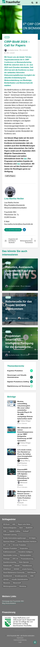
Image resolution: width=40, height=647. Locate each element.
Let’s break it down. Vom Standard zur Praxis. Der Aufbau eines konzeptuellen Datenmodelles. (24, 454)
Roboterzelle (7, 565)
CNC (4, 531)
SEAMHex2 (7, 569)
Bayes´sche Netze (24, 524)
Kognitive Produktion (10, 548)
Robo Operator (24, 562)
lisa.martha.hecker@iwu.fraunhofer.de (18, 224)
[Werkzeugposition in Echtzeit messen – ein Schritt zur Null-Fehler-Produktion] (11, 493)
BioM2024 (29, 528)
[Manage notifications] (35, 642)
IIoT (4, 545)
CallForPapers (10, 176)
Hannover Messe (9, 541)
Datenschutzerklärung (20, 640)
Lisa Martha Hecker (13, 50)
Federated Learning (10, 534)
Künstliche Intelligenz (25, 552)
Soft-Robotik (31, 572)
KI (9, 545)
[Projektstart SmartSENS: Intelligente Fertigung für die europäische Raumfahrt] (20, 343)
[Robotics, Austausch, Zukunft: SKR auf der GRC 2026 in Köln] (20, 274)
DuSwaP (26, 531)
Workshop (22, 586)
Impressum (20, 638)
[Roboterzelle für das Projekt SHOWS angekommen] (20, 309)
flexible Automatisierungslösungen (14, 538)
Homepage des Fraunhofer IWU (13, 601)
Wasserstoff (17, 583)
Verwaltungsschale (21, 576)
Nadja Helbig (25, 318)
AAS (13, 524)
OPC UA (15, 559)
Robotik (17, 565)
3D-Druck (6, 524)
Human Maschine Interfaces (26, 541)
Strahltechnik (7, 576)
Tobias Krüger (25, 421)
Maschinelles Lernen (10, 555)
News (7, 37)
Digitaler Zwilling (14, 531)
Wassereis (6, 583)
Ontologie (6, 559)
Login (20, 642)
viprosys (6, 579)
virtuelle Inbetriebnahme (20, 579)
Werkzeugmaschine (10, 586)
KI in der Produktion (19, 545)
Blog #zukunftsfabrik (9, 603)
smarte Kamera (27, 569)
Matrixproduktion (25, 555)
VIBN (31, 576)
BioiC (21, 528)
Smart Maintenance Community (14, 572)
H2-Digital (32, 538)
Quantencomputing (9, 562)
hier (25, 159)
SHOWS (16, 569)
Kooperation (24, 548)
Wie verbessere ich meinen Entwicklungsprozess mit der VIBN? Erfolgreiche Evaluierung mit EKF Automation (25, 434)
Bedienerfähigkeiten (10, 528)
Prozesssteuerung (27, 559)
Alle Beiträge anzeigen (13, 229)
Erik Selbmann (12, 318)
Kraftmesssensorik (9, 552)
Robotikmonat (27, 565)
